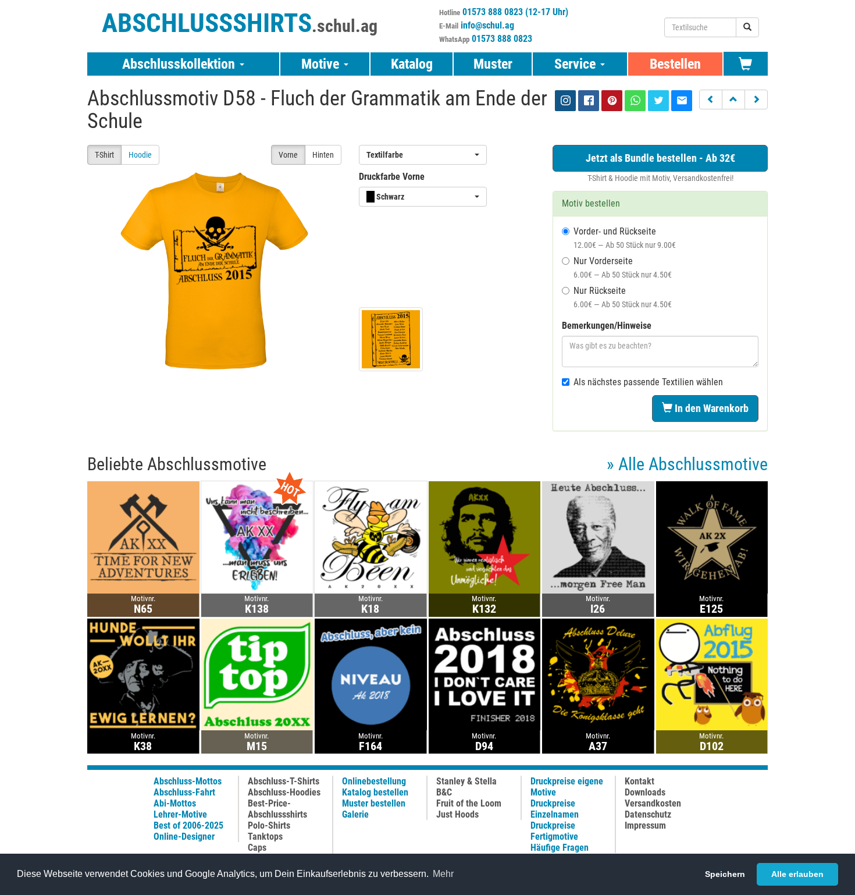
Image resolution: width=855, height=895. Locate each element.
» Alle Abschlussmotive (687, 464)
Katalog (412, 64)
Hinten (323, 154)
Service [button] (576, 64)
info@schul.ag (487, 25)
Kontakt (639, 781)
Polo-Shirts (269, 825)
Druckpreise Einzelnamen (554, 809)
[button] (710, 99)
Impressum (645, 825)
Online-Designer (184, 836)
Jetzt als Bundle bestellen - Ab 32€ (660, 158)
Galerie (355, 814)
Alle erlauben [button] (797, 874)
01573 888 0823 (502, 38)
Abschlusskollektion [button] (180, 64)
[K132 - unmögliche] (485, 536)
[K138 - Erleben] (257, 536)
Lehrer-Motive (180, 814)
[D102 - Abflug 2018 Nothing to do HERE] (712, 673)
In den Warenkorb (710, 408)
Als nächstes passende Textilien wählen (648, 382)
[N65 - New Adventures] (143, 536)
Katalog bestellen (375, 792)
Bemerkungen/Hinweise (606, 325)
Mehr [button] (443, 874)
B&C (444, 792)
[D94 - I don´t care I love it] (485, 673)
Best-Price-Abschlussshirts (277, 809)
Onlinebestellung (374, 781)
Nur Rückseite (622, 297)
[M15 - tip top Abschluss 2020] (257, 673)
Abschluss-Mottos (188, 781)
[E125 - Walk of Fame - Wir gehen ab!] (712, 536)
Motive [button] (322, 64)
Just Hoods (457, 814)
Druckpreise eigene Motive (566, 787)
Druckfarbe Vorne (392, 176)
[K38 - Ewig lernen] (143, 673)
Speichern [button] (725, 874)
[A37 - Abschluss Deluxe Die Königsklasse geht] (598, 673)
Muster (492, 64)
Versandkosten (653, 803)
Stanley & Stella (466, 781)
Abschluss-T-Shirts (283, 781)
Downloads (645, 792)
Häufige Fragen (559, 847)
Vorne (288, 154)
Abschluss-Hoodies (284, 792)
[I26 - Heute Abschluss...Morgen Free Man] (598, 536)
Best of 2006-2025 (188, 825)
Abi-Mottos (175, 803)
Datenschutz (648, 814)
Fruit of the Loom (468, 803)
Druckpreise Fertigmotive (554, 831)
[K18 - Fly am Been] (371, 536)
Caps (257, 847)
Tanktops (265, 836)
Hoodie (140, 154)
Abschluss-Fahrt (184, 792)
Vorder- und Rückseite (624, 238)
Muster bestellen (373, 803)
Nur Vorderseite (622, 267)
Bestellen (675, 64)
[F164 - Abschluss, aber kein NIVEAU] (371, 673)
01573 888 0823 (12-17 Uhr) (515, 11)
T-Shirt (104, 154)
